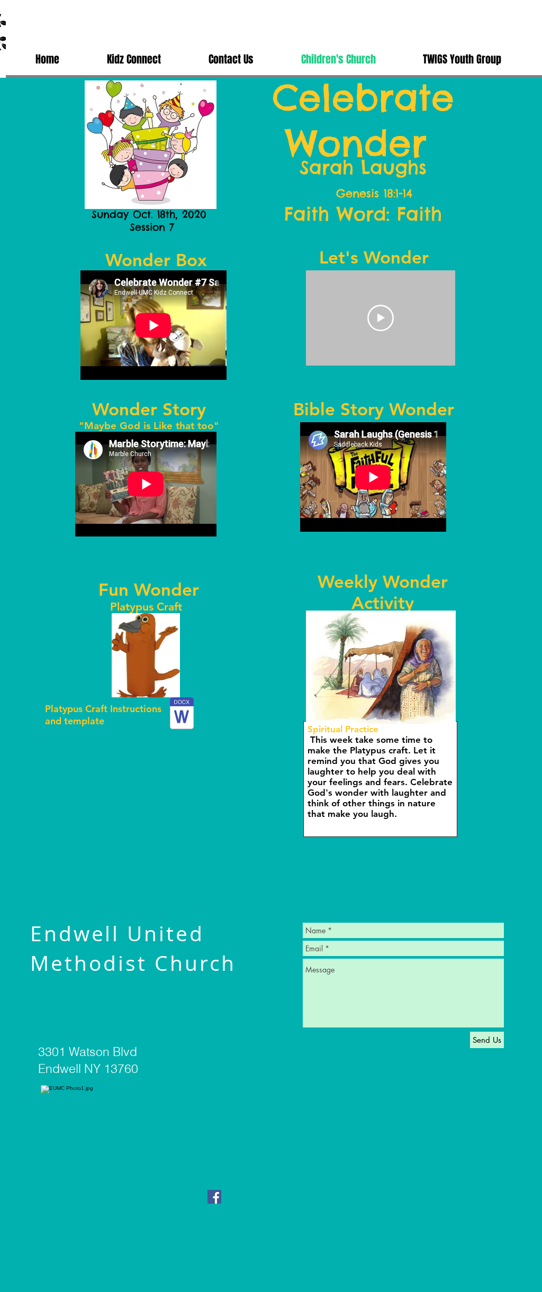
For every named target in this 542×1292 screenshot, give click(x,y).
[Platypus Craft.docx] (181, 714)
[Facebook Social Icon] (214, 1197)
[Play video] (380, 318)
